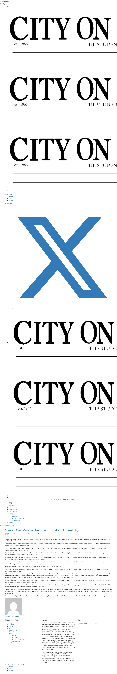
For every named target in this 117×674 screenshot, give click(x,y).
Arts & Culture (13, 509)
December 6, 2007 (25, 534)
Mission (11, 197)
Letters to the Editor (18, 518)
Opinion (11, 513)
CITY (10, 507)
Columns (14, 515)
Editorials (15, 517)
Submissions (16, 520)
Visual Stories (13, 511)
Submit (11, 200)
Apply (10, 198)
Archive (11, 522)
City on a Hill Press (13, 534)
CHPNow (11, 504)
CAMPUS (11, 506)
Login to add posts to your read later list (62, 499)
